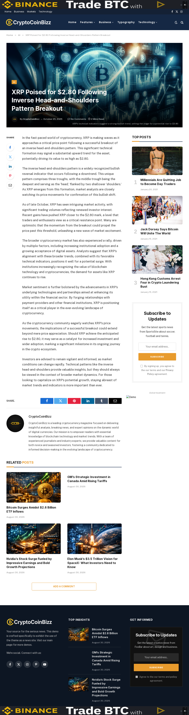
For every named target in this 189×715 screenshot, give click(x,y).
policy (173, 676)
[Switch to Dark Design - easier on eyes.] (176, 22)
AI (14, 82)
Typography (126, 22)
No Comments (78, 119)
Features (86, 22)
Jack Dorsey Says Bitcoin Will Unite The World (159, 231)
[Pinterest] (10, 175)
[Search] (181, 22)
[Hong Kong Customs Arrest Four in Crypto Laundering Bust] (157, 259)
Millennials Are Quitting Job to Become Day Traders (160, 182)
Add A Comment (64, 586)
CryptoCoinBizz (31, 119)
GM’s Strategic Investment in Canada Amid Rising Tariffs (88, 479)
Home (8, 11)
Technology (45, 11)
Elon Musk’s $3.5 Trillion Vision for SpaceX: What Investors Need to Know (92, 563)
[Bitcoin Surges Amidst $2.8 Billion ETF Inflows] (33, 487)
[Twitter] (10, 156)
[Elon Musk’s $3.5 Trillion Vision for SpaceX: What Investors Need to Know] (94, 538)
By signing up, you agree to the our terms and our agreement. (157, 370)
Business (19, 11)
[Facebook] (10, 147)
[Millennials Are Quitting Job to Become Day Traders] (157, 161)
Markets (31, 11)
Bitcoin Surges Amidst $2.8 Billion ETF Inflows (31, 509)
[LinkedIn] (10, 166)
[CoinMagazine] (29, 22)
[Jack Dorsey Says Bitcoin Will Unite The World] (157, 210)
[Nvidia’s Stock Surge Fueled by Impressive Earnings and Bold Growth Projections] (33, 538)
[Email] (10, 185)
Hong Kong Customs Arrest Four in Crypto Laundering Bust (160, 283)
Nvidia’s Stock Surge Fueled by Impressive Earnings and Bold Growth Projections (29, 563)
